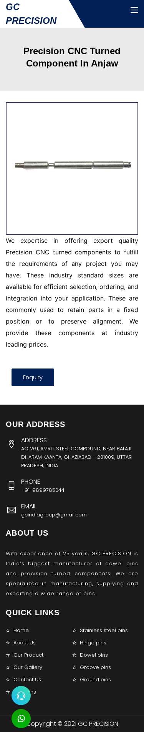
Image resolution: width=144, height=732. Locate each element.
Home (21, 630)
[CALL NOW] (21, 695)
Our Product (28, 655)
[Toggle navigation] (134, 10)
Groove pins (95, 667)
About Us (24, 642)
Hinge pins (93, 642)
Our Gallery (27, 667)
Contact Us (27, 679)
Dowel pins (94, 655)
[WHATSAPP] (21, 718)
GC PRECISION (31, 14)
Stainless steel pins (104, 630)
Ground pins (95, 679)
